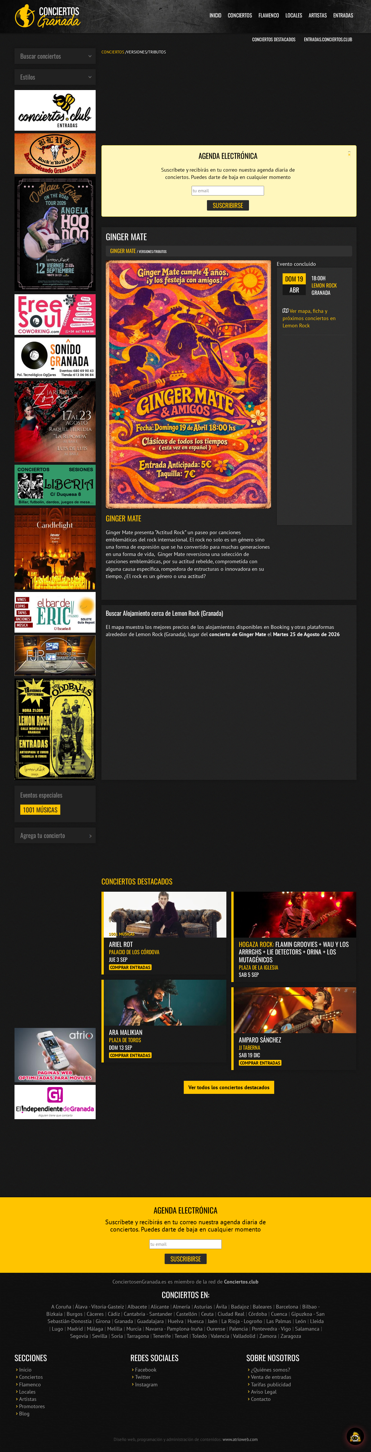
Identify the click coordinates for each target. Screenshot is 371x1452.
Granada (123, 1321)
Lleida (317, 1321)
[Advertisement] (229, 99)
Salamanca (307, 1328)
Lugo (57, 1328)
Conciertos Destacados (273, 39)
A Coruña (61, 1306)
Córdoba (257, 1314)
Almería (181, 1306)
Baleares (262, 1306)
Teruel (181, 1336)
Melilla (114, 1328)
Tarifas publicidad (271, 1384)
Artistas (318, 15)
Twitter (142, 1377)
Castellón (186, 1314)
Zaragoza (291, 1336)
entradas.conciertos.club (328, 39)
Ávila (221, 1306)
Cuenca (279, 1314)
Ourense (216, 1328)
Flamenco (269, 15)
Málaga (95, 1328)
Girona (103, 1321)
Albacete (137, 1306)
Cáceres (95, 1314)
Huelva (175, 1321)
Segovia (79, 1336)
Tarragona (138, 1336)
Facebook (146, 1369)
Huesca (196, 1321)
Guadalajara (150, 1321)
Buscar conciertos (40, 55)
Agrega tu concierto (42, 835)
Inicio (215, 15)
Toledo (199, 1336)
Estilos (27, 76)
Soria (117, 1336)
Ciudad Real (231, 1314)
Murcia (133, 1328)
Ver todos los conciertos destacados (229, 1087)
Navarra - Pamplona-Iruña (174, 1328)
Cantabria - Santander (148, 1314)
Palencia (238, 1328)
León (300, 1321)
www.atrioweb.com (240, 1439)
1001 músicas (40, 809)
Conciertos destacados (136, 881)
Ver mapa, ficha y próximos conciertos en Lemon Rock (309, 318)
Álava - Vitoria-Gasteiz (99, 1306)
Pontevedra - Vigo (271, 1328)
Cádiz (114, 1314)
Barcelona (287, 1306)
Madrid (75, 1328)
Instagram (146, 1384)
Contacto (261, 1399)
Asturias (203, 1306)
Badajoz (240, 1306)
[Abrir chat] (355, 1436)
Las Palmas (278, 1321)
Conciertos (240, 15)
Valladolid (244, 1336)
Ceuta (207, 1314)
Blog (24, 1413)
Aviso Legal (264, 1391)
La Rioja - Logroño (241, 1321)
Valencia (220, 1336)
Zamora (268, 1336)
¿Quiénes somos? (270, 1369)
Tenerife (162, 1336)
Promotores (32, 1406)
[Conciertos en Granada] (47, 16)
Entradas (343, 15)
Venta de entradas (271, 1377)
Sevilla (99, 1336)
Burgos (75, 1314)
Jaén (212, 1321)
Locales (293, 15)
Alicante (160, 1306)
